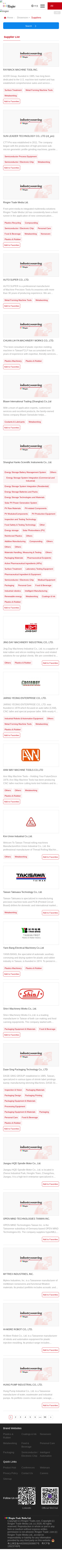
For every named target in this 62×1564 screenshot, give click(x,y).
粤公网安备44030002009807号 (23, 1543)
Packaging (8, 1452)
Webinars (45, 1467)
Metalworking (10, 1443)
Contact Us (27, 1473)
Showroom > (23, 17)
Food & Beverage (26, 1445)
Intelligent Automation (46, 1454)
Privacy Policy (10, 1473)
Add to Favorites (11, 101)
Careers (44, 1473)
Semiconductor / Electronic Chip (29, 1454)
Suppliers (36, 17)
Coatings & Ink (28, 1434)
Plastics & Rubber (8, 1436)
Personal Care (47, 1443)
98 (45, 1417)
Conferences (28, 1467)
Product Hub (9, 1467)
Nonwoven (45, 1434)
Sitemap (7, 1479)
